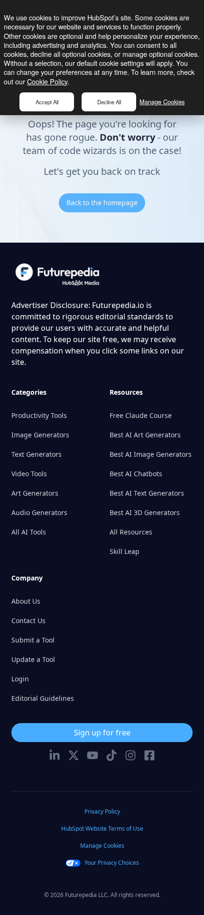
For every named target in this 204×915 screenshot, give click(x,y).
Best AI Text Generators (147, 493)
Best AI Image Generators (151, 454)
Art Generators (34, 493)
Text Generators (36, 454)
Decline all (109, 102)
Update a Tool (33, 659)
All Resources (131, 531)
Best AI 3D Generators (145, 512)
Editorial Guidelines (42, 698)
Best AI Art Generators (145, 434)
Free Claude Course (141, 415)
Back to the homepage (102, 202)
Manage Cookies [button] (102, 846)
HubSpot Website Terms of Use (102, 828)
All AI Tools (28, 531)
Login (20, 678)
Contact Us (28, 620)
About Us (25, 601)
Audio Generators (39, 512)
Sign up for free (102, 732)
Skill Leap (124, 551)
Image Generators (40, 434)
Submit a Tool (33, 639)
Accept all (47, 102)
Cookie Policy (47, 81)
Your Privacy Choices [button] (111, 863)
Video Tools (29, 473)
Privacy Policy (102, 811)
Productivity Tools (39, 415)
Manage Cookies (162, 101)
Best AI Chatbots (136, 473)
